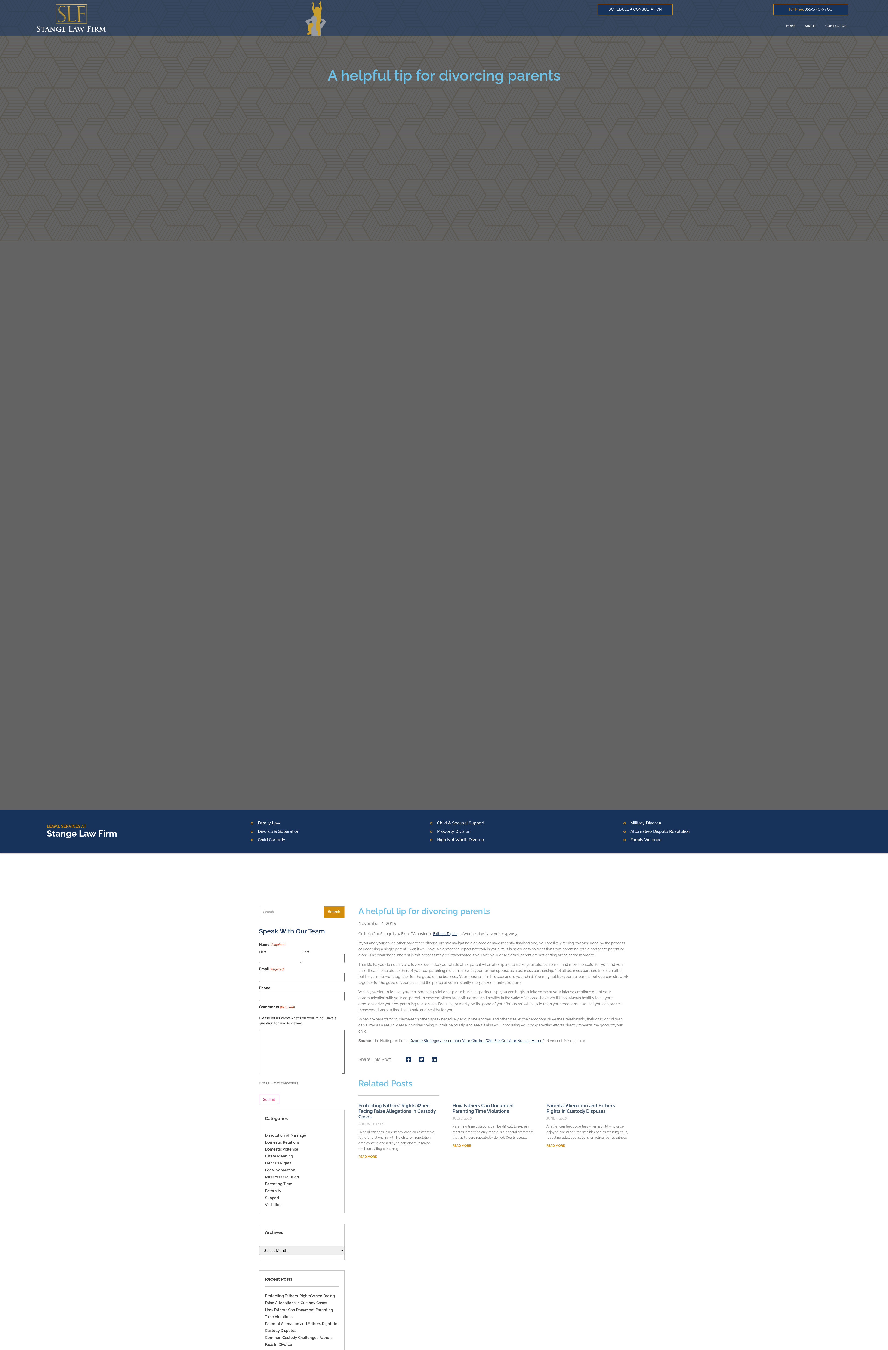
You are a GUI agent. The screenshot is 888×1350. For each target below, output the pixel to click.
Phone (265, 988)
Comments (277, 1007)
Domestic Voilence (281, 1149)
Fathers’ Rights (445, 934)
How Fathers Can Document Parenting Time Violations (483, 1108)
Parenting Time (278, 1184)
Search (334, 912)
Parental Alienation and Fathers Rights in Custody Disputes (580, 1108)
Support (272, 1198)
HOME (791, 26)
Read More (367, 1157)
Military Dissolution (282, 1177)
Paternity (273, 1191)
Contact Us (835, 26)
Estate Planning (279, 1156)
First (262, 952)
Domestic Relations (282, 1142)
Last (306, 952)
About (810, 26)
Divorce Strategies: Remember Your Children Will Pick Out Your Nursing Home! (476, 1041)
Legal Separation (280, 1170)
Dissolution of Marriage (285, 1135)
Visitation (273, 1205)
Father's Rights (278, 1163)
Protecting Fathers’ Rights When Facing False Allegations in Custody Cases (397, 1111)
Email (272, 969)
